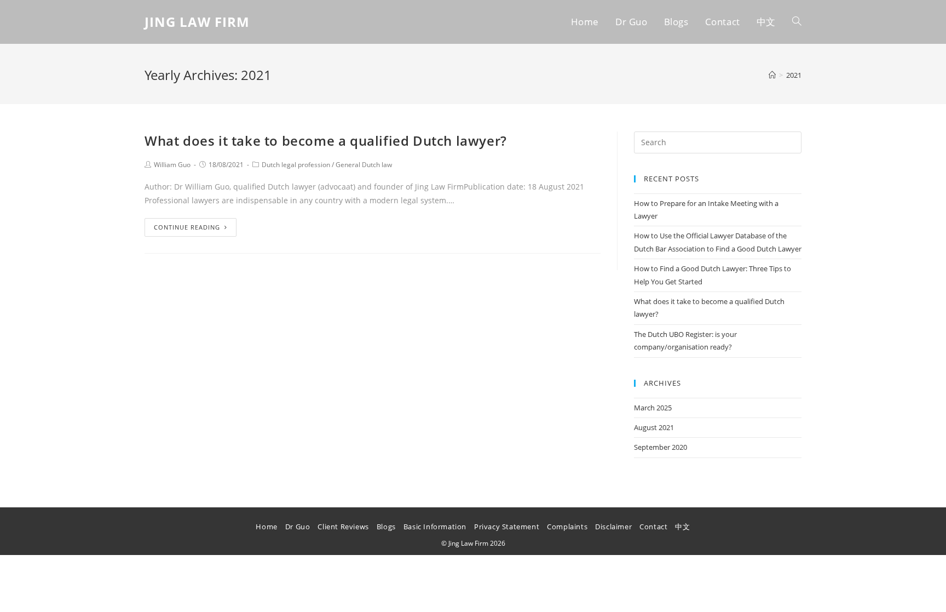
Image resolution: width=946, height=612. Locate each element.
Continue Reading (187, 227)
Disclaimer (613, 526)
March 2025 (653, 408)
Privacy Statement (506, 526)
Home (266, 526)
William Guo (172, 164)
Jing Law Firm (197, 22)
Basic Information (434, 526)
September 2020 (660, 447)
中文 (682, 526)
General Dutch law (364, 164)
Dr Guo (297, 526)
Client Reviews (343, 526)
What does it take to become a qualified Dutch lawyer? (326, 140)
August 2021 (654, 427)
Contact (653, 526)
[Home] (772, 75)
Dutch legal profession (296, 164)
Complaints (567, 526)
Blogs (386, 526)
